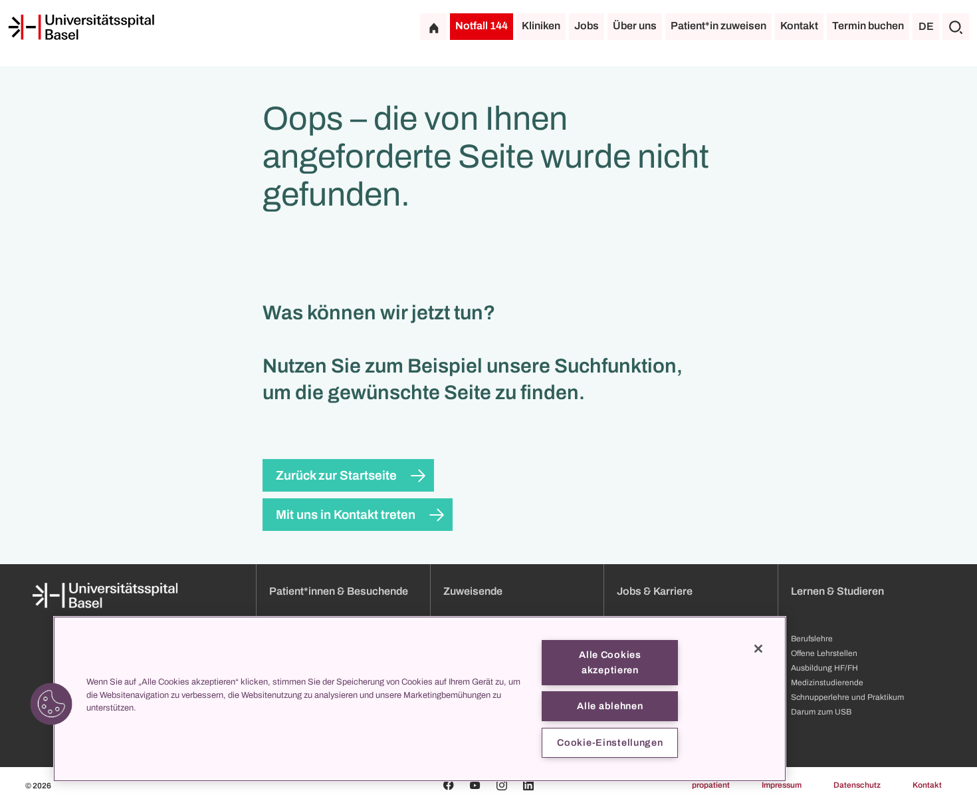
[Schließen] (758, 648)
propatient (711, 785)
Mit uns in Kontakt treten (345, 515)
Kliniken (541, 25)
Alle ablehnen (610, 706)
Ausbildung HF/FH (824, 668)
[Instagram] (501, 785)
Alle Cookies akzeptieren (610, 662)
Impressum (782, 785)
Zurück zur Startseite (336, 475)
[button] (51, 704)
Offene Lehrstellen (824, 653)
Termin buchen (868, 25)
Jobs (586, 25)
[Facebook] (448, 785)
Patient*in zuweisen (718, 25)
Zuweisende (472, 591)
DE (926, 26)
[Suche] (955, 26)
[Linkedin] (528, 785)
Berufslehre (812, 638)
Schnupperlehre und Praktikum (847, 697)
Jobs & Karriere (655, 591)
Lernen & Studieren (837, 591)
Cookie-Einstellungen (610, 742)
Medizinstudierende (827, 682)
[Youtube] (475, 785)
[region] (419, 699)
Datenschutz (857, 785)
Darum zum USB (821, 712)
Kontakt (799, 25)
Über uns (635, 25)
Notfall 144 (481, 25)
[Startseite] (81, 27)
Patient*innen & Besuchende (338, 591)
